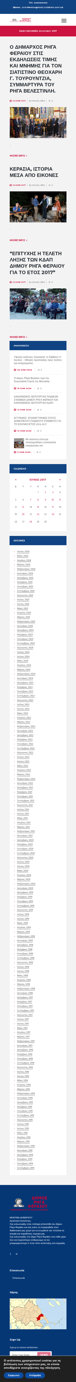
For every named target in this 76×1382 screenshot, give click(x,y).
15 (38, 507)
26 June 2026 (24, 370)
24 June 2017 (19, 101)
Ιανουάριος (25, 574)
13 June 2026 (24, 410)
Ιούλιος (23, 600)
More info (17, 155)
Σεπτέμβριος (25, 591)
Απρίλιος (24, 561)
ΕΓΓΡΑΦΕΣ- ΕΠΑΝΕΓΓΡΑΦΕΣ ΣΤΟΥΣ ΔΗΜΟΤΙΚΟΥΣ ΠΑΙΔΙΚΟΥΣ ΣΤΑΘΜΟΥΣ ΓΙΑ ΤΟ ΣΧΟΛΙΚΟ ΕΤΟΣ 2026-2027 (37, 421)
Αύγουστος (25, 596)
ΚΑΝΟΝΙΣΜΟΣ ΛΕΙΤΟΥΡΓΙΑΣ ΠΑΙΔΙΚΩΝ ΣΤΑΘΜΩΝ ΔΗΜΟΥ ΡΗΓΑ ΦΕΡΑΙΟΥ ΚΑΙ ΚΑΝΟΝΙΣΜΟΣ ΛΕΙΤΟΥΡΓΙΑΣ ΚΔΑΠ (36, 400)
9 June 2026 (24, 452)
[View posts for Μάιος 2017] (15, 480)
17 (53, 507)
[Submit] (43, 1355)
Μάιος (22, 556)
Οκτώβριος (25, 587)
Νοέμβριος (24, 582)
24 (53, 514)
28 (30, 522)
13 (23, 507)
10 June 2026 (24, 431)
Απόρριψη (35, 1375)
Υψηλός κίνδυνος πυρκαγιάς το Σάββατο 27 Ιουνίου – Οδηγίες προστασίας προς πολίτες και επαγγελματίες (38, 360)
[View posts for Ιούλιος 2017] (59, 480)
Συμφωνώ (13, 1375)
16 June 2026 (24, 388)
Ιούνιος (38, 479)
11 (60, 500)
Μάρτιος (23, 565)
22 (38, 514)
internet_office (38, 100)
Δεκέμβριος (25, 578)
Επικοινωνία (19, 1278)
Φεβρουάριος (26, 569)
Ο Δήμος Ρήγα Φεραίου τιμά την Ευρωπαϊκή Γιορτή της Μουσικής (32, 380)
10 (53, 500)
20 (23, 514)
